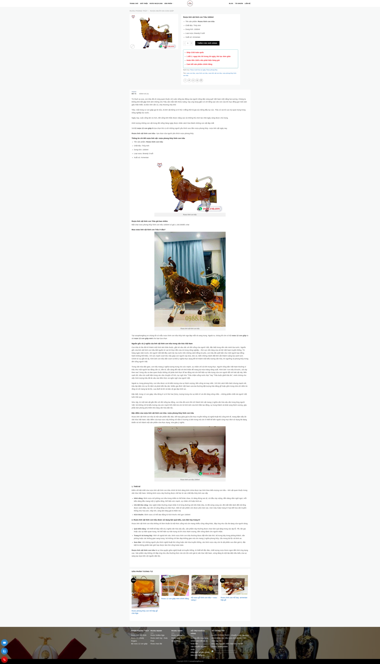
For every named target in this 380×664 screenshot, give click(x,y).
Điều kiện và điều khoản (200, 652)
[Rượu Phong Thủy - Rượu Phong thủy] (190, 3)
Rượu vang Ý (176, 638)
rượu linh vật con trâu (215, 73)
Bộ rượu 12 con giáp (139, 644)
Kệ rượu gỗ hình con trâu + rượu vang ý (204, 599)
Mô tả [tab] (134, 94)
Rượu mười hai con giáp (162, 11)
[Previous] (131, 597)
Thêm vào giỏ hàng (207, 43)
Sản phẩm (168, 3)
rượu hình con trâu (202, 73)
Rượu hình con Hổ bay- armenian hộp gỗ (234, 599)
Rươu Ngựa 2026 (156, 3)
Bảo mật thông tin (198, 655)
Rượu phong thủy (139, 11)
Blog (231, 3)
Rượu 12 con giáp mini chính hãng (175, 599)
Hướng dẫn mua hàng (199, 638)
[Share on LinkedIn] (201, 80)
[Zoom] (132, 46)
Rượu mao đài (156, 644)
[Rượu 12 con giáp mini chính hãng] (175, 585)
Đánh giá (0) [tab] (144, 94)
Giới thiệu (144, 3)
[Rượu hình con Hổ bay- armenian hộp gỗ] (234, 585)
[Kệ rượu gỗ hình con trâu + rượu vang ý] (205, 585)
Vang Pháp (175, 641)
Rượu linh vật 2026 (138, 635)
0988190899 (223, 647)
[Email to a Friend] (193, 80)
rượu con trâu (190, 73)
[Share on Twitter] (189, 80)
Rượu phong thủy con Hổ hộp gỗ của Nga (145, 612)
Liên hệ (247, 3)
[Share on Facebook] (185, 80)
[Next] (248, 597)
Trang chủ (134, 3)
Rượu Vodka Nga (158, 635)
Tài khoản (239, 3)
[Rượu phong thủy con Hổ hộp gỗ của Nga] (145, 591)
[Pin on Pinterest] (197, 80)
